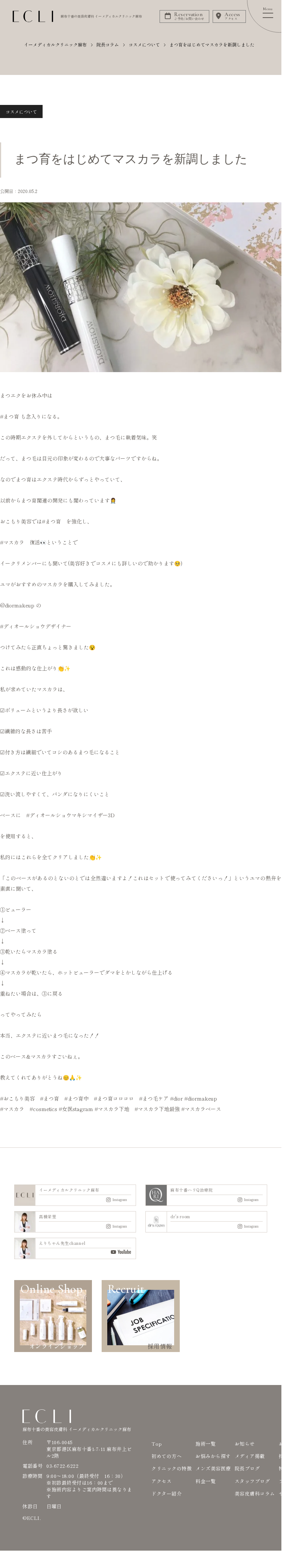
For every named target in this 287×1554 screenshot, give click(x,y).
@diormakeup (17, 605)
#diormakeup (200, 1098)
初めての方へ (166, 1456)
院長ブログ (247, 1468)
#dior (176, 1098)
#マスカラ (12, 542)
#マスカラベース (201, 1109)
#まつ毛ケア (154, 1098)
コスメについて (21, 111)
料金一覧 (205, 1481)
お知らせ (245, 1443)
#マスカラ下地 (112, 1109)
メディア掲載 (250, 1456)
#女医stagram (76, 1109)
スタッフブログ (252, 1481)
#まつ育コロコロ (114, 1098)
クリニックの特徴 (171, 1468)
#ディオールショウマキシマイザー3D (70, 815)
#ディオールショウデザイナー (35, 626)
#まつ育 (9, 416)
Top (156, 1443)
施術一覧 (205, 1443)
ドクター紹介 (166, 1493)
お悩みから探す (213, 1456)
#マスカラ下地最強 (157, 1109)
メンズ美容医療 (213, 1468)
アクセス (161, 1481)
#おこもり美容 (17, 1098)
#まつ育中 (76, 1098)
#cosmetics (43, 1109)
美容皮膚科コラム (255, 1493)
